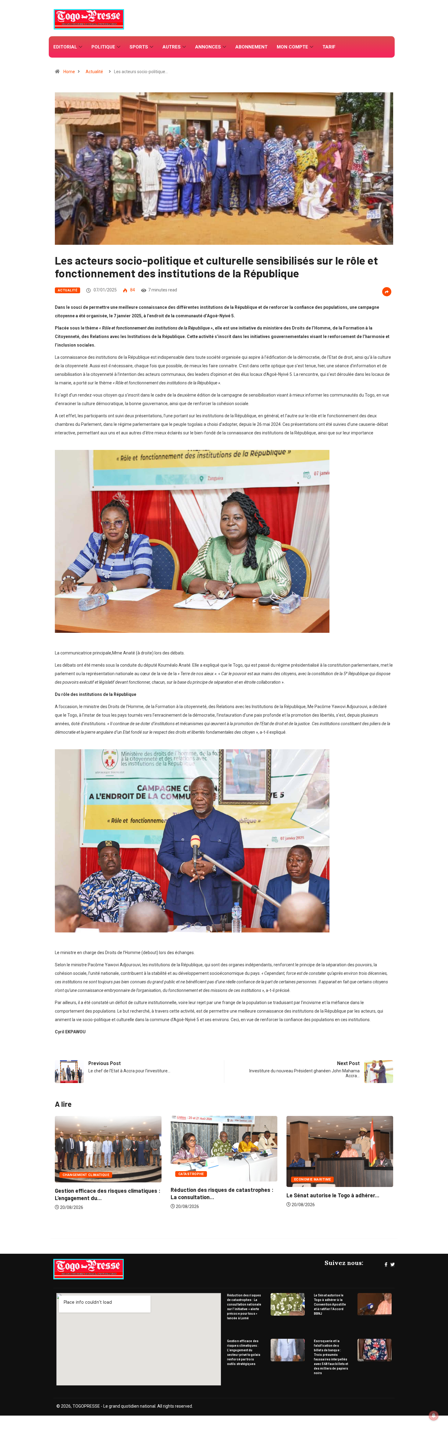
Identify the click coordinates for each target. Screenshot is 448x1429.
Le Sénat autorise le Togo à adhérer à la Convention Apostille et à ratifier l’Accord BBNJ (330, 1304)
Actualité (94, 71)
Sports (139, 47)
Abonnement (251, 47)
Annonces (208, 47)
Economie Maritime (196, 1179)
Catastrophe (75, 1174)
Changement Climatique (317, 1175)
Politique (103, 47)
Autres (171, 47)
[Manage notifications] (434, 1415)
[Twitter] (392, 1264)
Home (69, 71)
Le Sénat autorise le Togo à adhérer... (217, 1195)
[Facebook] (386, 1264)
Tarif (329, 47)
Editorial (65, 47)
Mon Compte (292, 47)
